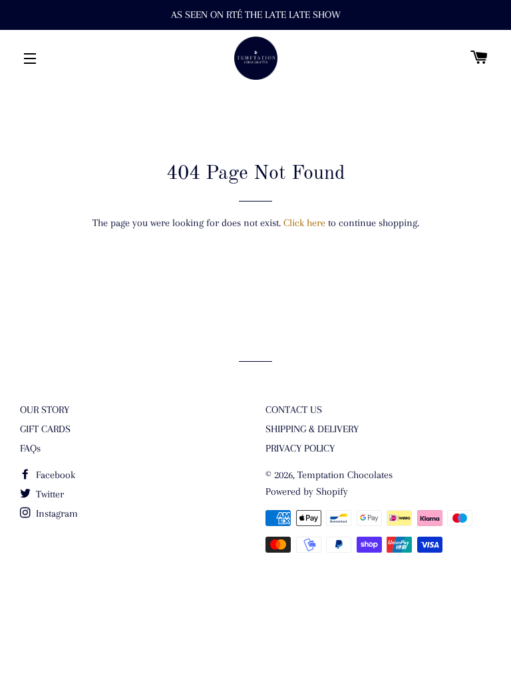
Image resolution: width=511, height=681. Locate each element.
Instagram (55, 513)
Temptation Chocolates (345, 475)
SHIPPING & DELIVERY (312, 429)
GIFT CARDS (45, 429)
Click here (304, 223)
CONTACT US (293, 410)
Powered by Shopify (306, 491)
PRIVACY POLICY (300, 448)
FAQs (30, 448)
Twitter (48, 494)
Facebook (54, 475)
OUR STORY (44, 410)
